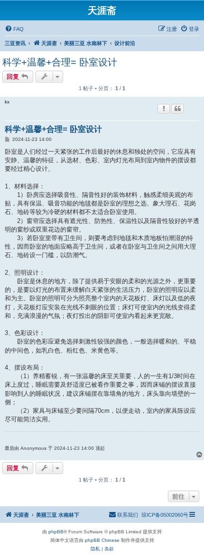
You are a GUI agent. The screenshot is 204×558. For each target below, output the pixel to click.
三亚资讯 (15, 43)
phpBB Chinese (102, 540)
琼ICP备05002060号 (164, 515)
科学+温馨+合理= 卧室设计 (59, 62)
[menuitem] (14, 29)
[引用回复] (177, 108)
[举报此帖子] (164, 108)
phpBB (56, 531)
